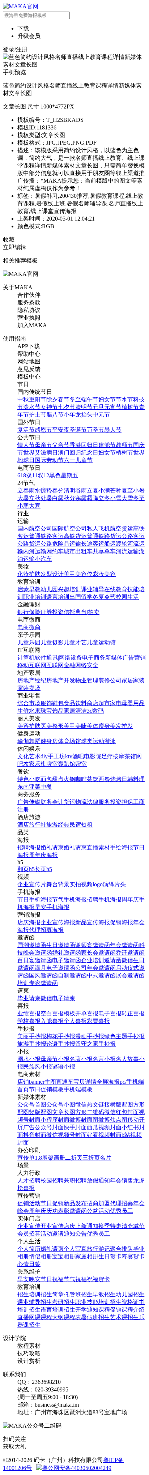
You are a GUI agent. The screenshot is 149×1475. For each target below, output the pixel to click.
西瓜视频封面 (104, 1127)
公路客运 (133, 536)
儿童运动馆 (101, 642)
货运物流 (75, 802)
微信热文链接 (92, 1104)
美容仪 (84, 574)
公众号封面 (49, 1127)
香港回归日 (83, 445)
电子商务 (93, 658)
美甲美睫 (75, 726)
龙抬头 (84, 415)
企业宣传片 (31, 884)
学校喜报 (29, 1021)
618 (21, 475)
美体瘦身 (98, 726)
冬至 (75, 399)
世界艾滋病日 (40, 452)
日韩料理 (133, 779)
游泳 (110, 741)
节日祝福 (52, 1279)
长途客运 (92, 544)
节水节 (124, 399)
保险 (35, 612)
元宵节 (113, 407)
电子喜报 (110, 1013)
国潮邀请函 (31, 945)
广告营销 (134, 658)
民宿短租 (81, 825)
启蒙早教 (29, 589)
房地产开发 (60, 680)
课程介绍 (133, 1309)
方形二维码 (89, 1112)
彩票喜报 (98, 1021)
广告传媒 (29, 802)
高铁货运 (75, 536)
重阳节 (37, 399)
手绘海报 (121, 847)
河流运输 (127, 551)
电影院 (92, 756)
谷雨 (81, 490)
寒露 (81, 498)
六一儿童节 (78, 460)
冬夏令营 (104, 597)
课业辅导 (92, 589)
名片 (105, 1158)
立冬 (104, 498)
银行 (23, 612)
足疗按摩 (112, 756)
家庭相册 (86, 1256)
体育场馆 (69, 741)
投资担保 (121, 802)
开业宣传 (52, 1226)
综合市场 (29, 703)
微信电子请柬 (58, 998)
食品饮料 (75, 703)
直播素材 (98, 847)
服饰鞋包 (52, 703)
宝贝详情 (85, 1082)
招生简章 (52, 1294)
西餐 (104, 779)
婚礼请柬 (52, 847)
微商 (35, 627)
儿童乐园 (29, 642)
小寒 (23, 506)
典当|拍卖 (87, 612)
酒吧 (78, 756)
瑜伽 (23, 741)
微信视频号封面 (66, 1135)
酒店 (23, 825)
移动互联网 (31, 665)
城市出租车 (78, 551)
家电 (116, 703)
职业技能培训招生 (98, 1302)
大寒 (35, 506)
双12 (43, 475)
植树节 (130, 407)
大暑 (23, 498)
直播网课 (29, 1317)
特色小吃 (29, 779)
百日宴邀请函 (34, 960)
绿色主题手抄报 (124, 1036)
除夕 (52, 399)
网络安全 (86, 665)
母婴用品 (133, 703)
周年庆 (37, 1211)
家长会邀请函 (98, 953)
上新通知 (86, 1226)
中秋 (23, 399)
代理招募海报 (46, 930)
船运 (110, 544)
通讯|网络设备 (64, 658)
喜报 (29, 1188)
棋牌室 (49, 764)
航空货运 (121, 528)
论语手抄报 (60, 1044)
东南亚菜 (29, 787)
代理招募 (121, 1203)
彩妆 (98, 574)
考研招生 (63, 1302)
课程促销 (110, 1309)
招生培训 (29, 1294)
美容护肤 (29, 726)
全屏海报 (108, 1082)
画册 (59, 1158)
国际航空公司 (69, 528)
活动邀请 (52, 1234)
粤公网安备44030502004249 (76, 1468)
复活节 (26, 430)
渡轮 (121, 544)
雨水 (35, 490)
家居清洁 (75, 711)
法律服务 (98, 802)
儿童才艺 (75, 642)
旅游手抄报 (31, 1044)
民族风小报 (37, 1066)
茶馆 (130, 756)
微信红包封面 (121, 1112)
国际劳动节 (49, 460)
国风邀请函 (43, 975)
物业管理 (86, 680)
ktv (68, 756)
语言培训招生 (58, 1309)
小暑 (139, 490)
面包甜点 (52, 779)
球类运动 (92, 741)
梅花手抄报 (60, 1036)
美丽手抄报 (31, 1036)
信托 (69, 612)
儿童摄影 (52, 642)
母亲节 (43, 445)
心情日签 (29, 1264)
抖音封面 (34, 1135)
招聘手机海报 (104, 899)
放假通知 (98, 1180)
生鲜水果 (29, 711)
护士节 (37, 415)
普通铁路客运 (46, 536)
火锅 (69, 779)
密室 (81, 764)
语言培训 (57, 597)
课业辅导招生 (34, 1302)
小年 (69, 415)
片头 (120, 884)
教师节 (124, 445)
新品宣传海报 (92, 922)
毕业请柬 (29, 998)
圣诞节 (78, 430)
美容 (110, 574)
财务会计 (52, 802)
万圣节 (95, 430)
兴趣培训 (69, 589)
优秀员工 (121, 1211)
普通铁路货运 (104, 536)
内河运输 (34, 551)
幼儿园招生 (130, 1294)
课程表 (72, 1317)
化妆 (23, 574)
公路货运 (29, 544)
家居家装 (133, 680)
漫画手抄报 (89, 1036)
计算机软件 (31, 658)
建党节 (107, 445)
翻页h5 (26, 869)
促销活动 (29, 1203)
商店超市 (98, 703)
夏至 (127, 490)
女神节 (49, 407)
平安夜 (60, 430)
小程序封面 (55, 1120)
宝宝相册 (63, 1256)
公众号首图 (31, 1104)
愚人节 (113, 430)
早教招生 (104, 1294)
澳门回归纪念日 (78, 452)
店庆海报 (29, 922)
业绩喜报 (29, 1013)
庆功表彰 (57, 1211)
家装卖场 (29, 688)
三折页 (91, 1158)
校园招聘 (52, 1180)
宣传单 (26, 1158)
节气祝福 (75, 1279)
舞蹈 (35, 741)
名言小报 (104, 1059)
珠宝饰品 (52, 711)
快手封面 (75, 1127)
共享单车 (104, 551)
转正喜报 (133, 1013)
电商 (23, 627)
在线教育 (115, 589)
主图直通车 (58, 1082)
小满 (104, 490)
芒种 (116, 490)
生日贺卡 (110, 1256)
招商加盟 (98, 1203)
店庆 (69, 1226)
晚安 (35, 1279)
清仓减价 (133, 1226)
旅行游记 (98, 1249)
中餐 (46, 787)
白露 (58, 498)
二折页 (73, 1158)
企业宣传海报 (58, 922)
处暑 (46, 498)
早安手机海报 (52, 907)
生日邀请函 (60, 945)
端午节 (89, 399)
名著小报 (81, 1059)
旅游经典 (57, 825)
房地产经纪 (31, 680)
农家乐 (32, 764)
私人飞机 (98, 528)
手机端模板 (78, 1089)
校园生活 (127, 597)
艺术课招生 (124, 1317)
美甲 (69, 574)
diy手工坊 (53, 756)
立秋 (35, 498)
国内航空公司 (34, 528)
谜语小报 (63, 1066)
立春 (23, 490)
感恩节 (43, 430)
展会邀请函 (130, 975)
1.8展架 (44, 1158)
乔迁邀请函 (130, 953)
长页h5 (43, 869)
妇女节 (107, 399)
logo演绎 (103, 884)
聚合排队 (121, 1249)
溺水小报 (29, 1059)
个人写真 (75, 1249)
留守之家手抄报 (95, 1044)
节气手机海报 (69, 899)
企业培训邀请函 (101, 960)
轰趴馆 (66, 764)
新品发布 (75, 1203)
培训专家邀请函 (37, 983)
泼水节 (32, 407)
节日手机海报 (34, 899)
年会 (116, 1180)
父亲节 (60, 445)
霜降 (92, 498)
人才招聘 (29, 1180)
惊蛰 (46, 490)
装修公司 (110, 680)
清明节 (84, 407)
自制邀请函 (72, 975)
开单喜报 (86, 1013)
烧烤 (116, 779)
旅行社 (37, 825)
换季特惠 (110, 1226)
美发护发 (121, 726)
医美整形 (52, 726)
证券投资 (52, 612)
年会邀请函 (124, 945)
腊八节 (55, 415)
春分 (58, 490)
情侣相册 (40, 1256)
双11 (32, 475)
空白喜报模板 (58, 1013)
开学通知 (86, 1309)
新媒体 (114, 658)
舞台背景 (57, 884)
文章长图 (63, 1112)
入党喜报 (52, 1021)
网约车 (55, 551)
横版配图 (121, 1104)
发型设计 (52, 574)
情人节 (26, 445)
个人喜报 (75, 1021)
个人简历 (29, 1249)
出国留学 (81, 597)
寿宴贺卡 (133, 1256)
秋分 (69, 498)
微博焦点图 (112, 1120)
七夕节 (66, 407)
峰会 (23, 1211)
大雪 (127, 498)
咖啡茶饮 (86, 779)
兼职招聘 (75, 1180)
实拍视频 (81, 884)
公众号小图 (60, 1104)
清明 (69, 490)
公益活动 (98, 1211)
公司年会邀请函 (95, 968)
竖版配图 (40, 1112)
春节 (63, 399)
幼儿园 (49, 589)
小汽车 (43, 559)
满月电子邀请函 (55, 968)
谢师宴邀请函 (92, 945)
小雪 (116, 498)
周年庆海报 (43, 855)
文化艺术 (29, 756)
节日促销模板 (46, 1089)
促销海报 (121, 922)
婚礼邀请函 (66, 953)
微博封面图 (83, 1120)
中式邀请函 (101, 975)
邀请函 (78, 1211)
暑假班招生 (95, 1317)
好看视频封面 (104, 1135)
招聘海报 (29, 847)
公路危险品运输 (61, 544)
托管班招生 (78, 1294)
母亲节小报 (55, 1059)
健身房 (49, 741)
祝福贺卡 (98, 1279)
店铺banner (30, 1082)
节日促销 (52, 1203)
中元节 (101, 415)
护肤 (35, 574)
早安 (23, 1279)
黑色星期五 (63, 475)
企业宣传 (29, 1226)
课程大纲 (52, 1317)
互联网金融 (60, 665)
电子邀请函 (66, 960)
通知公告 (75, 1234)
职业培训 (34, 597)
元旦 (98, 407)
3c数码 (95, 711)
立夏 (92, 490)
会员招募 (29, 1234)
